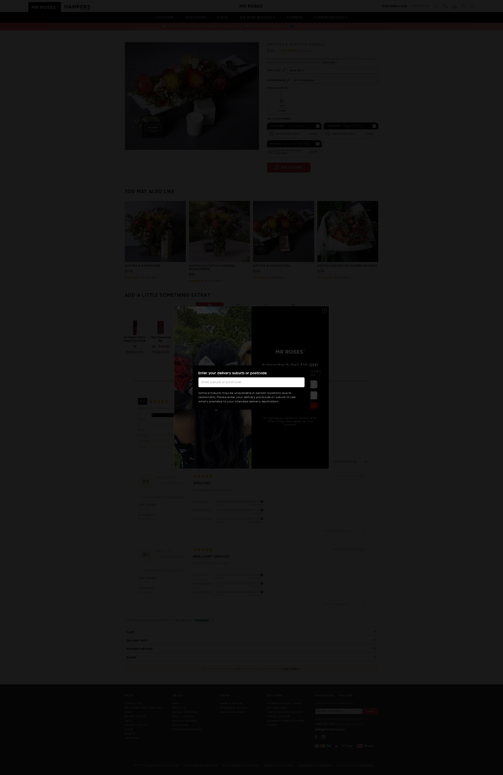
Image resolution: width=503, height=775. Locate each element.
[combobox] (251, 382)
